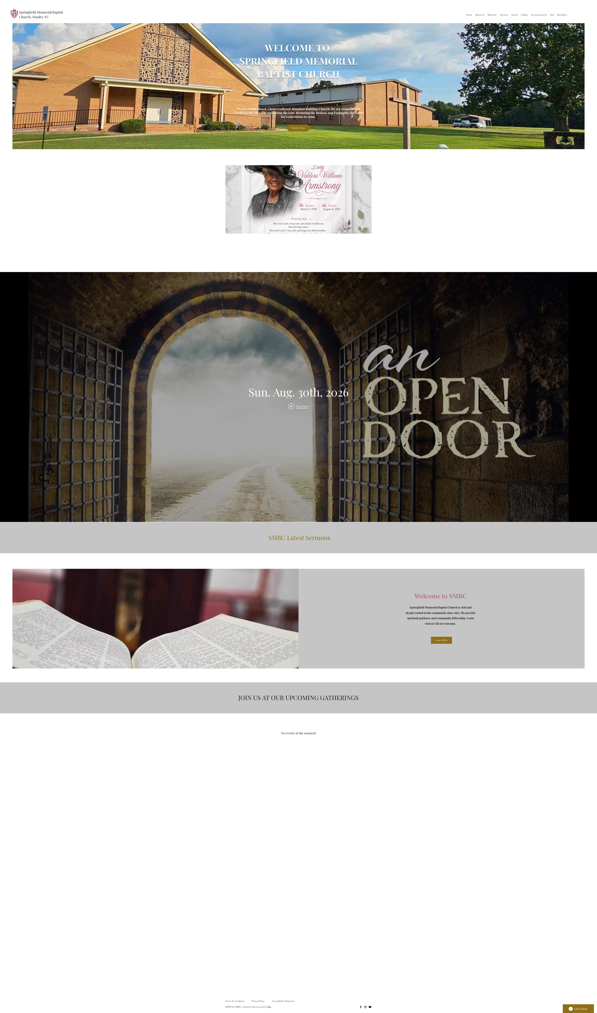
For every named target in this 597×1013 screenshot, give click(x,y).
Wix (269, 1006)
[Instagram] (365, 1006)
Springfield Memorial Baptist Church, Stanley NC (41, 14)
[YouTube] (370, 1006)
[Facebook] (360, 1006)
